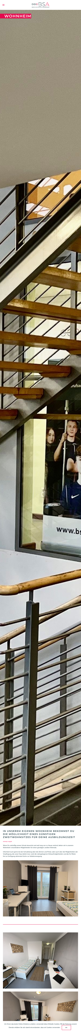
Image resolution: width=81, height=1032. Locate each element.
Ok (66, 1027)
